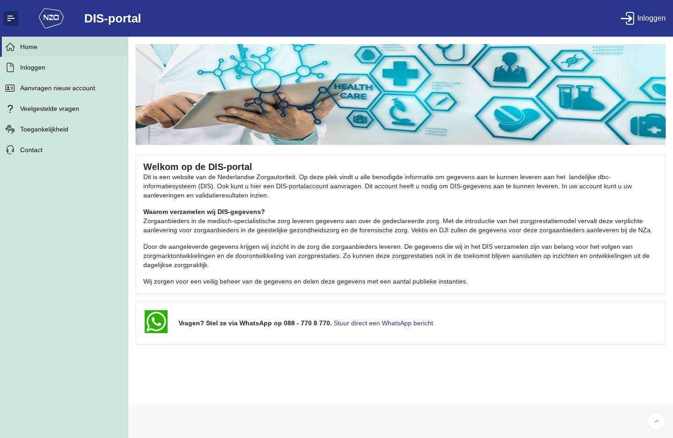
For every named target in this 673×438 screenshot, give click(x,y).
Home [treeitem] (29, 46)
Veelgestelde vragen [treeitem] (49, 108)
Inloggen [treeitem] (32, 67)
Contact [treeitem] (31, 149)
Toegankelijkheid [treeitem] (44, 129)
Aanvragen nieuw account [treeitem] (57, 88)
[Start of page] (656, 421)
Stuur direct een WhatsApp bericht (383, 323)
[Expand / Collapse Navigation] (11, 18)
